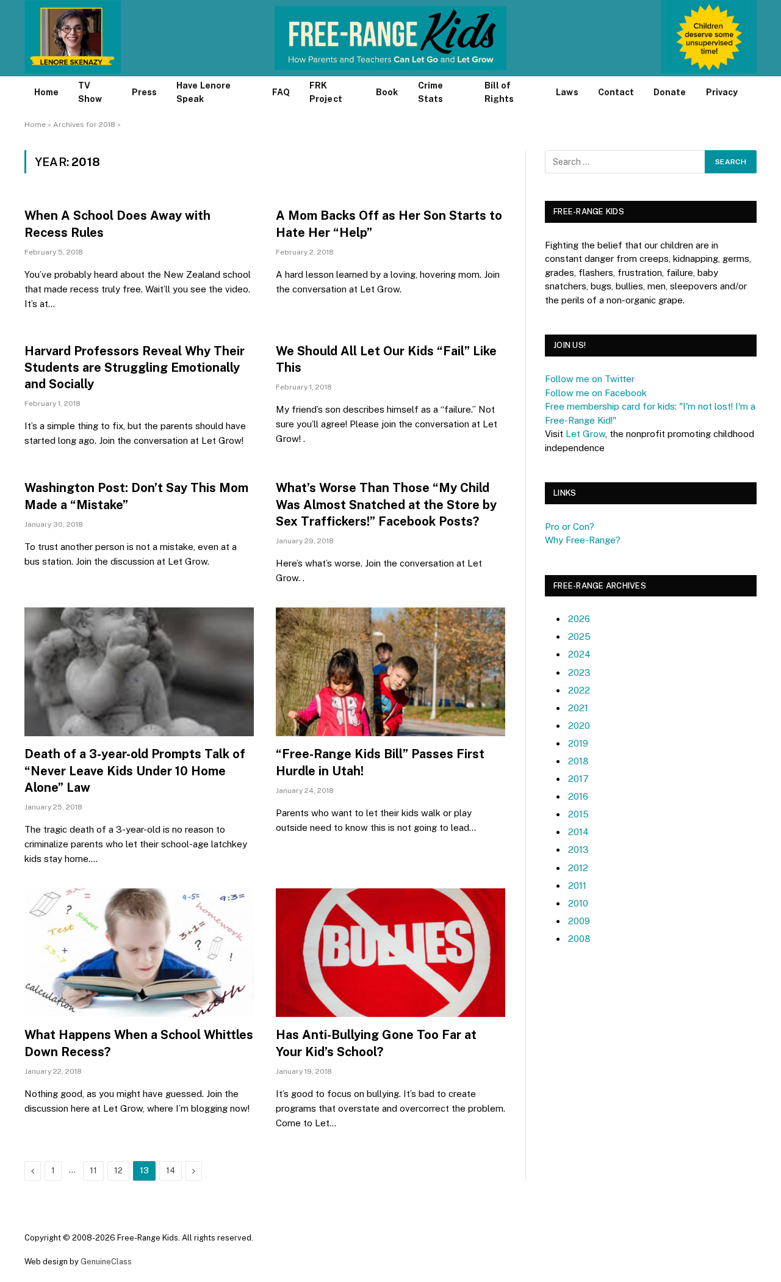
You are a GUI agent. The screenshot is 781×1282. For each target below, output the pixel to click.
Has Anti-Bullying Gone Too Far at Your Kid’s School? (376, 1043)
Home (46, 92)
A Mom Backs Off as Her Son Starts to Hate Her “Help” (389, 223)
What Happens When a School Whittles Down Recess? (138, 1043)
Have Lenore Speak (203, 92)
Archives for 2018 (84, 124)
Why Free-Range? (583, 540)
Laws (567, 92)
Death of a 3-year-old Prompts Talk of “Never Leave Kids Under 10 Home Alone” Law (134, 770)
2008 (579, 938)
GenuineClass (106, 1261)
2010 (578, 903)
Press (144, 92)
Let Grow (585, 434)
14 (170, 1170)
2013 (578, 849)
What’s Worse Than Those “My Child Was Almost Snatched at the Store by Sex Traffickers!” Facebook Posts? (386, 504)
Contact (616, 92)
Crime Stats (430, 92)
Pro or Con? (569, 526)
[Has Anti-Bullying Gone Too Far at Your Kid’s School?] (390, 953)
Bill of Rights (499, 92)
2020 (579, 725)
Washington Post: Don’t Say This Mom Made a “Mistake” (136, 496)
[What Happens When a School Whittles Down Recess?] (139, 953)
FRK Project (325, 92)
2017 (578, 778)
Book (387, 92)
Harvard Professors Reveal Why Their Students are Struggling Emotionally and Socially (134, 367)
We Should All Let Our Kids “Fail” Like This (386, 359)
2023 (579, 672)
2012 (578, 868)
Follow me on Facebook (596, 393)
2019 (578, 743)
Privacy (722, 92)
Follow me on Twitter (590, 379)
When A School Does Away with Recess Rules (117, 223)
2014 (578, 832)
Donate (669, 92)
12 (118, 1170)
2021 (578, 708)
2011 (577, 885)
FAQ (281, 92)
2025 (579, 636)
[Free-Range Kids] (391, 38)
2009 (579, 921)
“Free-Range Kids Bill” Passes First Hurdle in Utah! (380, 762)
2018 (578, 761)
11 (93, 1170)
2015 (578, 814)
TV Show (90, 92)
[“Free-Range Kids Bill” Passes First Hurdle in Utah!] (390, 672)
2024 (579, 654)
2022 (579, 690)
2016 (578, 796)
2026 (579, 619)
